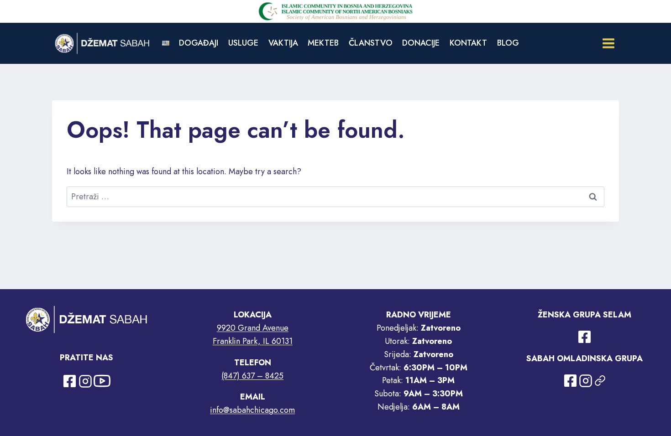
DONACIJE (421, 43)
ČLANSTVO (371, 43)
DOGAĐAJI (198, 43)
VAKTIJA (283, 43)
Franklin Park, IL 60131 (253, 341)
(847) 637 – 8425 (252, 376)
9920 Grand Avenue (252, 328)
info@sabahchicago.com (252, 410)
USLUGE (243, 43)
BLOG (508, 43)
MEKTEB (323, 43)
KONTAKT (468, 43)
